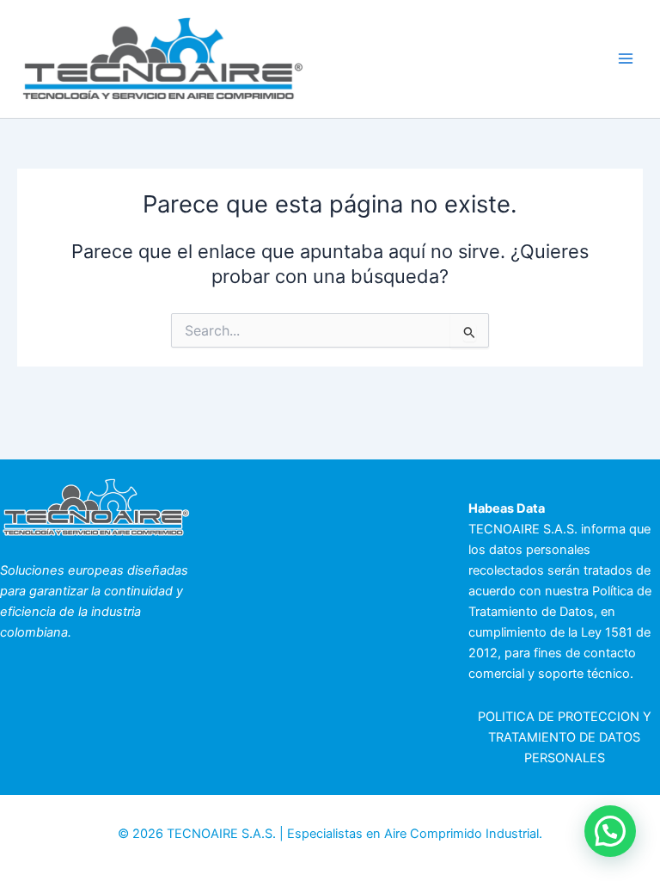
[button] (610, 831)
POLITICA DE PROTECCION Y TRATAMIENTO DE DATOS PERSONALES (564, 737)
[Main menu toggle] (625, 58)
